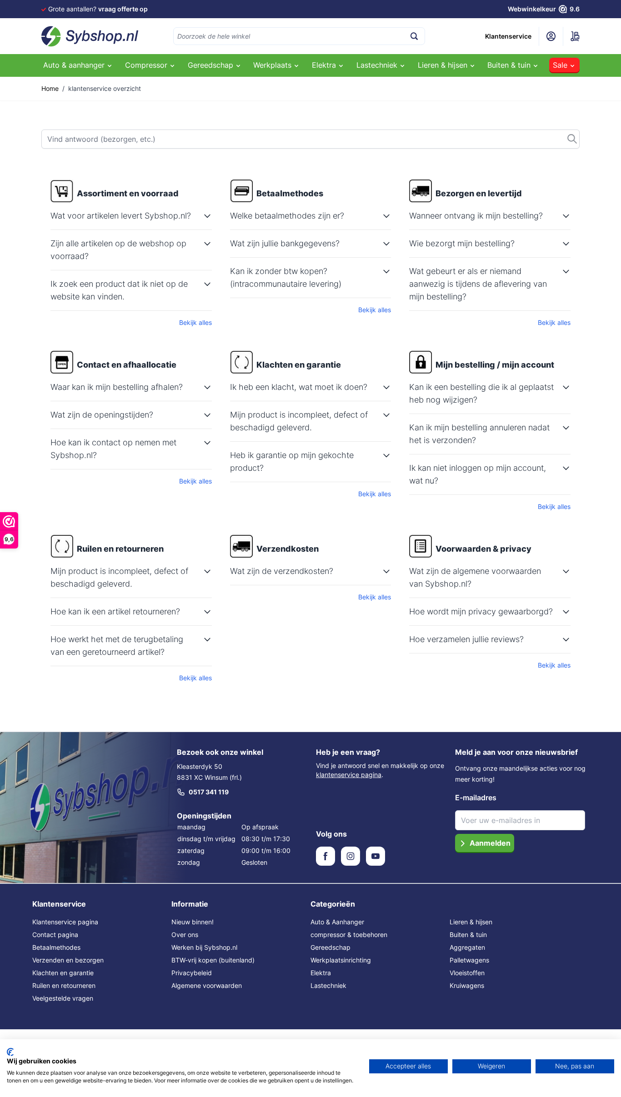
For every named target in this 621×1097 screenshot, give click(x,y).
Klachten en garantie (63, 973)
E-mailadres (475, 797)
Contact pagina (55, 934)
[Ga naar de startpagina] (90, 36)
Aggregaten (467, 947)
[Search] (414, 36)
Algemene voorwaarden (206, 985)
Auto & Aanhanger (337, 922)
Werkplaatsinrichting (340, 960)
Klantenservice (508, 36)
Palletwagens (469, 960)
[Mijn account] (551, 36)
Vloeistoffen (467, 973)
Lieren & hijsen (471, 922)
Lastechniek (328, 985)
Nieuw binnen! (192, 922)
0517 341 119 (209, 792)
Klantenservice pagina (65, 922)
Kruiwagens (467, 985)
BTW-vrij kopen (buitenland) (213, 960)
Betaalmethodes (56, 947)
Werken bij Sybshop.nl (204, 947)
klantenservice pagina (348, 774)
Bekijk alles (195, 322)
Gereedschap (330, 947)
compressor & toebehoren (348, 934)
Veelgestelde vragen (62, 998)
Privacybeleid (191, 973)
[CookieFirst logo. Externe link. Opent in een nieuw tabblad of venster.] (10, 1052)
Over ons (184, 934)
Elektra (320, 973)
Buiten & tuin (468, 934)
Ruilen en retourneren (63, 985)
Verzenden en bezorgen (68, 960)
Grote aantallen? (98, 9)
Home (50, 88)
